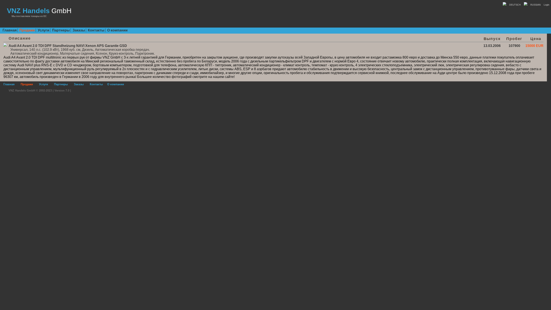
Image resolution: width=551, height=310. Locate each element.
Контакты (96, 30)
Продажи (27, 30)
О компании (117, 30)
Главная (10, 30)
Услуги (43, 30)
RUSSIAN (534, 4)
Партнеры (61, 30)
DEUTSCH (513, 4)
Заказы (79, 30)
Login (545, 4)
